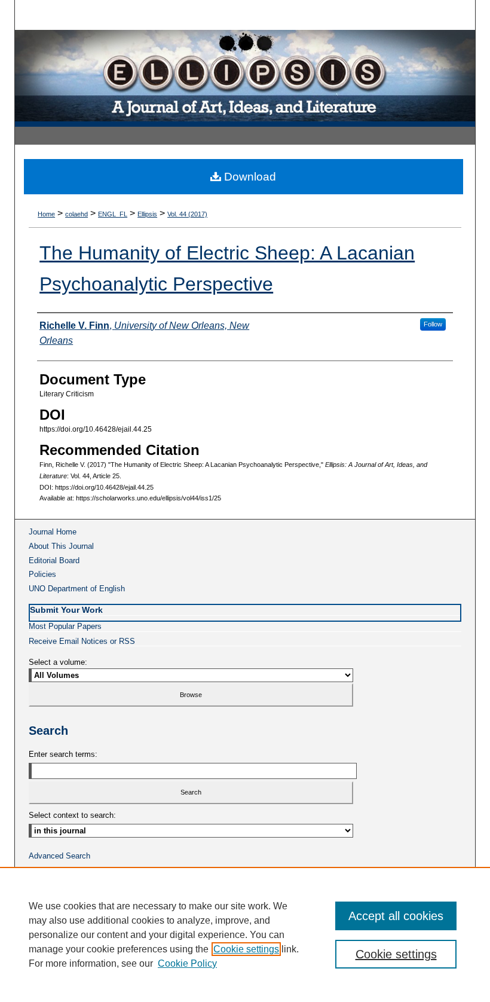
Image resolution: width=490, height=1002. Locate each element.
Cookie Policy (187, 963)
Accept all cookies (395, 915)
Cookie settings (246, 949)
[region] (245, 934)
